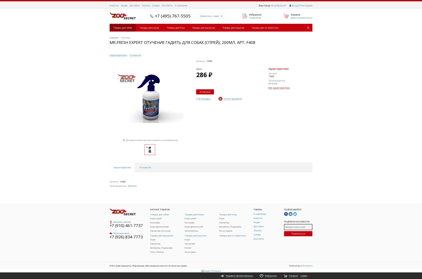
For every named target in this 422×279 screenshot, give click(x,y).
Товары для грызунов (203, 27)
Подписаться (298, 233)
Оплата (146, 5)
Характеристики (118, 55)
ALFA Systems (306, 265)
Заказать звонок (122, 221)
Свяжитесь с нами (209, 16)
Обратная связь (121, 233)
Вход (294, 5)
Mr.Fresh (273, 83)
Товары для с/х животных (265, 27)
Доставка (135, 5)
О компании (181, 5)
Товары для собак (122, 27)
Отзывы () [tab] (145, 167)
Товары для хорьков (233, 27)
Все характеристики (279, 87)
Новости (114, 5)
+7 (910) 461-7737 (126, 225)
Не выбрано (277, 5)
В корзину (205, 91)
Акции (124, 5)
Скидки (156, 5)
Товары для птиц (176, 27)
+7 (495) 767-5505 (173, 16)
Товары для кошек (149, 27)
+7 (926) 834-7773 (126, 237)
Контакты (167, 5)
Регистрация (305, 5)
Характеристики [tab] (122, 167)
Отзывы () (135, 55)
